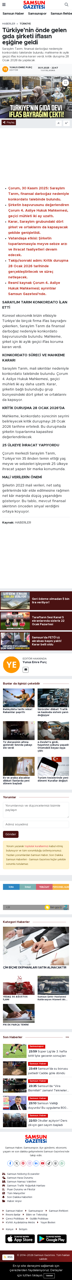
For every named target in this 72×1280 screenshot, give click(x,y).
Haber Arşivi (14, 1201)
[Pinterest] (23, 1163)
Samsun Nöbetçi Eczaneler (23, 1174)
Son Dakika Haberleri (19, 1197)
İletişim (23, 1229)
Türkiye (25, 24)
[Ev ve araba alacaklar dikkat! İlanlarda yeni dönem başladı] (19, 766)
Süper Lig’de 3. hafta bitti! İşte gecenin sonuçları (47, 1053)
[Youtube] (42, 1163)
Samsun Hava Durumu (20, 1178)
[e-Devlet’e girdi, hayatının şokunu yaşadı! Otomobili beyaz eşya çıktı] (53, 730)
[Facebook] (10, 1163)
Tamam (49, 1276)
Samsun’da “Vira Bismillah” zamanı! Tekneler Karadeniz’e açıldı (47, 1089)
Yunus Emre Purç (35, 662)
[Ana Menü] (4, 4)
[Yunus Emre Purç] (11, 664)
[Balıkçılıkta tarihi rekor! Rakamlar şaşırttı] (19, 697)
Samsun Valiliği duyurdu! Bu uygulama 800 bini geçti (47, 1106)
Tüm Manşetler (16, 1193)
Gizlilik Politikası (39, 1218)
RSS (10, 1257)
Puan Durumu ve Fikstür (21, 1189)
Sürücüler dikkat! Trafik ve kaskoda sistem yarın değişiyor (53, 712)
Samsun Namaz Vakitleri (21, 1181)
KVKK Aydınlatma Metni (20, 1222)
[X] (17, 1163)
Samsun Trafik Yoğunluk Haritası (26, 1185)
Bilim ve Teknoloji (36, 1214)
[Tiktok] (49, 1163)
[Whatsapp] (62, 1163)
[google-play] (52, 1239)
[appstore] (21, 1239)
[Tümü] (67, 1037)
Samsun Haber (13, 13)
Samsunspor (37, 13)
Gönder (10, 834)
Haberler (8, 24)
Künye (9, 1229)
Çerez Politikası (15, 1218)
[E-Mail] (25, 670)
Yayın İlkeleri (47, 1222)
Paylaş (11, 122)
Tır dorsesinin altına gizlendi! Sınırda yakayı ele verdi (17, 745)
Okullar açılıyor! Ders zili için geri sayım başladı (47, 1123)
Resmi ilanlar (13, 1214)
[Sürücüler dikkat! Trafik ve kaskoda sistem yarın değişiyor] (53, 697)
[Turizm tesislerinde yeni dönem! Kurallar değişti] (53, 766)
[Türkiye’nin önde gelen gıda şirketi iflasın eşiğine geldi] (36, 97)
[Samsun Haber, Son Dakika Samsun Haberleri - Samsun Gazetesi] (34, 4)
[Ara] (66, 5)
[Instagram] (30, 1163)
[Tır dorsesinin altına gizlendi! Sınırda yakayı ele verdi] (19, 730)
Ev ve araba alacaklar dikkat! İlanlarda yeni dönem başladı (16, 781)
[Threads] (55, 1163)
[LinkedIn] (36, 1163)
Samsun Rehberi (58, 1211)
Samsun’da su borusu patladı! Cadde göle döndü (48, 1071)
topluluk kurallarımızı (37, 846)
